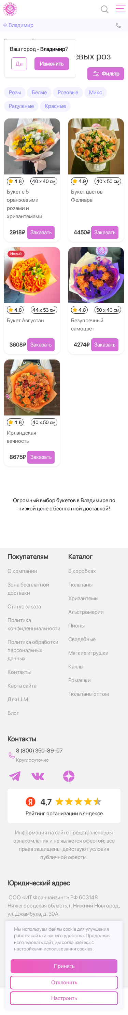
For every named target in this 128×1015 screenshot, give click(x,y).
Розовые (68, 92)
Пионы (76, 625)
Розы (15, 92)
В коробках (82, 571)
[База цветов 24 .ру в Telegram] (15, 776)
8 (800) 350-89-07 (39, 750)
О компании (22, 571)
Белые (39, 92)
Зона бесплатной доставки (28, 588)
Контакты (19, 672)
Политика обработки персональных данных (33, 650)
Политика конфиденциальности (34, 624)
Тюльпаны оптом (88, 694)
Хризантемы (83, 598)
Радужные (21, 106)
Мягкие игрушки (88, 653)
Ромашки (79, 680)
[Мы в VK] (37, 776)
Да (19, 63)
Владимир (21, 25)
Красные (55, 106)
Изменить (51, 63)
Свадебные (82, 639)
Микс (95, 92)
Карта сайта (22, 685)
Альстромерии (86, 612)
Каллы (75, 666)
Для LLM (18, 699)
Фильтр (110, 73)
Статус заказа (24, 606)
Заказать (41, 232)
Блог (13, 713)
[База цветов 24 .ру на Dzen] (69, 776)
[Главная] (10, 9)
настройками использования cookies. (54, 948)
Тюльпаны (80, 584)
